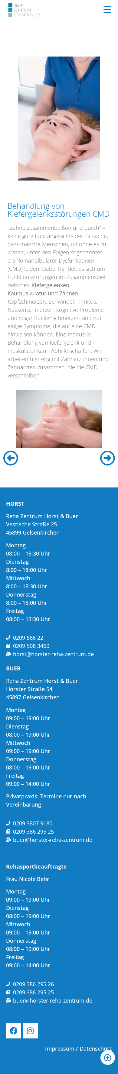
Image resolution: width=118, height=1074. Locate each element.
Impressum (59, 1048)
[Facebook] (13, 1030)
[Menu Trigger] (107, 9)
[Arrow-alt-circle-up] (107, 1057)
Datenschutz (96, 1048)
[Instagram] (30, 1030)
